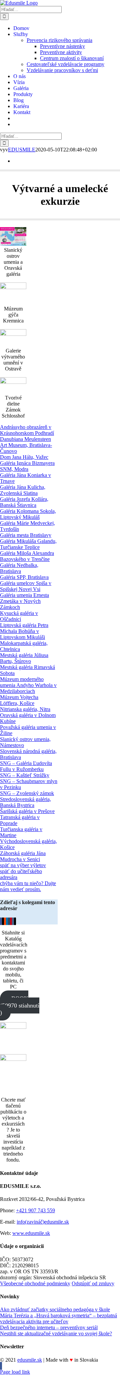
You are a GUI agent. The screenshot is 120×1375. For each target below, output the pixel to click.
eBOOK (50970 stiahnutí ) (19, 1005)
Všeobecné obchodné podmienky (35, 1283)
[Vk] (13, 921)
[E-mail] (15, 921)
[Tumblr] (9, 921)
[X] (3, 921)
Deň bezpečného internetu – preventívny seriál (49, 1327)
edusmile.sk (29, 1360)
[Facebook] (1, 921)
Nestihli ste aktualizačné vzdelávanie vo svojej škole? (56, 1333)
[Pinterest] (11, 921)
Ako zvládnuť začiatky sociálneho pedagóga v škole (55, 1309)
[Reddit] (5, 921)
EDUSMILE (21, 149)
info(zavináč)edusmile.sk (43, 1222)
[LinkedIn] (7, 921)
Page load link (15, 1372)
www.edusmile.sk (31, 1233)
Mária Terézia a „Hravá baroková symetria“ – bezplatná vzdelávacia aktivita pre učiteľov (58, 1318)
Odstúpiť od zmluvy (93, 1283)
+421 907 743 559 (35, 1210)
